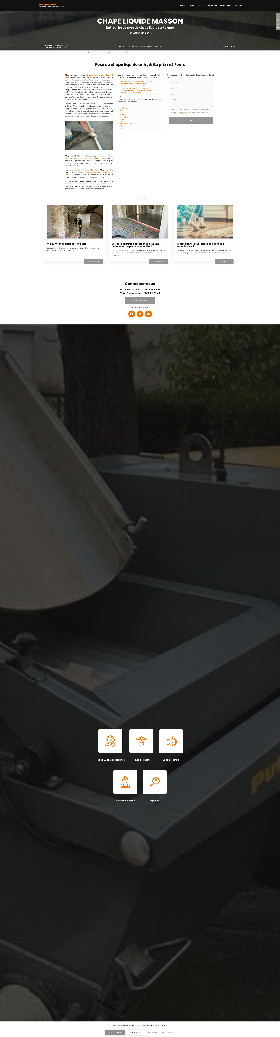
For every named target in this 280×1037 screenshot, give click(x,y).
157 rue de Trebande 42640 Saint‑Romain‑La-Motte (141, 46)
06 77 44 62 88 (62, 45)
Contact (238, 5)
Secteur (88, 53)
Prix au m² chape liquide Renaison (66, 243)
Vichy (121, 128)
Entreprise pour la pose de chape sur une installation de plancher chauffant (135, 245)
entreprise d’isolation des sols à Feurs (79, 184)
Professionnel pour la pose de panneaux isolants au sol (200, 245)
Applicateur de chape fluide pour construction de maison (137, 81)
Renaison (122, 119)
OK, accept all (116, 1032)
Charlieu (122, 106)
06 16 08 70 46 (64, 47)
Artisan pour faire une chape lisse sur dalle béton (134, 88)
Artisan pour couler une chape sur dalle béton (133, 86)
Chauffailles (123, 108)
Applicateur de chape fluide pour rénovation (133, 84)
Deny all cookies (136, 1032)
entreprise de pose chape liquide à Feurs (88, 158)
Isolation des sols (210, 5)
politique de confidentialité (181, 114)
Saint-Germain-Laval (126, 124)
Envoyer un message (140, 300)
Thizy (121, 126)
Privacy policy (169, 1032)
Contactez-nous (229, 46)
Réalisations (225, 5)
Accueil (183, 5)
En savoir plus (93, 261)
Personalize (154, 1032)
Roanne (122, 121)
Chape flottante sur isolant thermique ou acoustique (135, 90)
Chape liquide (194, 5)
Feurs (95, 53)
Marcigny (122, 115)
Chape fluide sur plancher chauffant (130, 93)
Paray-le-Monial (125, 117)
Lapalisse (122, 112)
